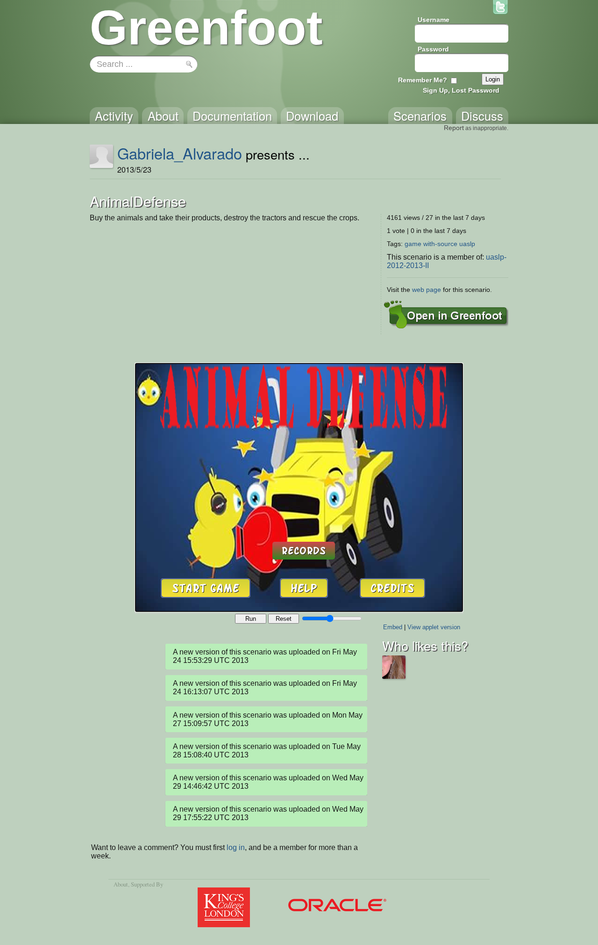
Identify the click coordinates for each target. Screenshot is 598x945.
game (413, 243)
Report (454, 127)
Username (433, 19)
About (121, 884)
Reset (284, 618)
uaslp (467, 243)
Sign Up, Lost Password (461, 90)
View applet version (433, 627)
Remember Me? (422, 80)
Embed (392, 627)
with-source (440, 243)
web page (426, 289)
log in (236, 847)
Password (433, 49)
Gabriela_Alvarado (179, 153)
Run (250, 618)
